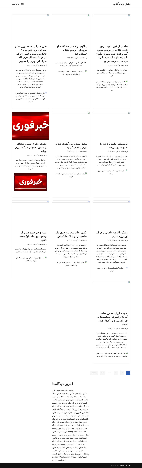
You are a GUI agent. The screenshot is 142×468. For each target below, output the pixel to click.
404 (22, 4)
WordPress (115, 465)
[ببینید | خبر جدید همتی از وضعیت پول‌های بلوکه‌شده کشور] (30, 215)
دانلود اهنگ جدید (80, 393)
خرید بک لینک (73, 403)
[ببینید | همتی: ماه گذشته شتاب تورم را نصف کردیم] (71, 126)
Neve (128, 465)
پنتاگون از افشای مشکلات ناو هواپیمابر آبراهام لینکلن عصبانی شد (72, 50)
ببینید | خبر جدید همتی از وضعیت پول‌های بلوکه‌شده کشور (33, 236)
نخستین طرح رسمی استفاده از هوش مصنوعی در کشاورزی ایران (31, 147)
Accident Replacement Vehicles (65, 457)
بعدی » (94, 373)
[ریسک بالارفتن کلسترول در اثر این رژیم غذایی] (111, 215)
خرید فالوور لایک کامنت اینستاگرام (70, 409)
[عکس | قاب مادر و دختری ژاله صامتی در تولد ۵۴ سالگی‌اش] (71, 215)
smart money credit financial (70, 444)
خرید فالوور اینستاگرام (70, 406)
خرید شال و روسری (60, 403)
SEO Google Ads (59, 460)
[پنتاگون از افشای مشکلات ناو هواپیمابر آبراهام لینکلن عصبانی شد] (71, 28)
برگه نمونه (15, 4)
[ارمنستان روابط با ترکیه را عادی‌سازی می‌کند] (111, 126)
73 (102, 373)
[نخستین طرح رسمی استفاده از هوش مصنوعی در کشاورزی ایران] (30, 126)
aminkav (123, 65)
